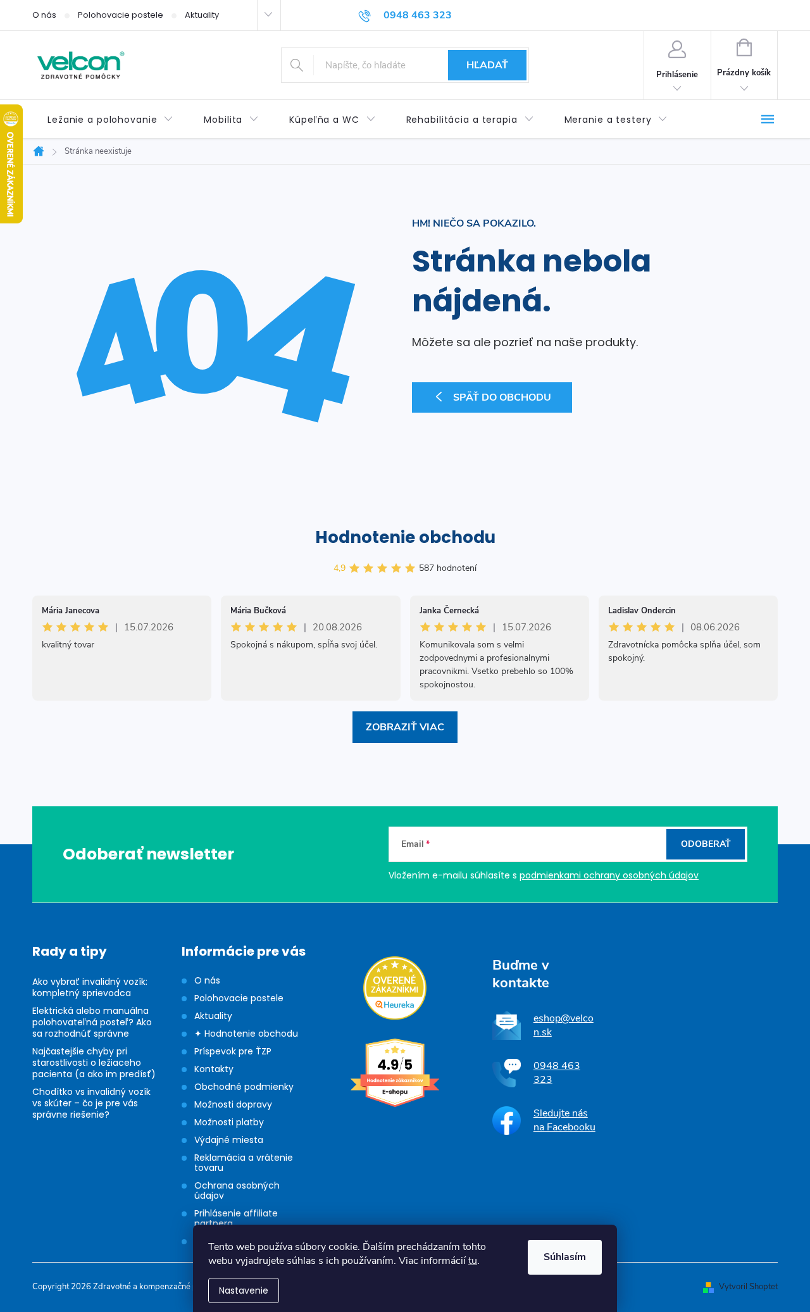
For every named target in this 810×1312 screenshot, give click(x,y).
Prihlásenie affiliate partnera (236, 1218)
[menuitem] (110, 120)
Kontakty (214, 1069)
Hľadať (487, 65)
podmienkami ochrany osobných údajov (609, 875)
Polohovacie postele (120, 15)
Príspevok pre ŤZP (232, 1051)
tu (472, 1261)
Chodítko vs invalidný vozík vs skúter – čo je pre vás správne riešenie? (91, 1103)
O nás (44, 15)
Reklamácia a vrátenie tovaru (243, 1162)
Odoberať (706, 844)
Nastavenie (243, 1290)
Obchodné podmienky (244, 1086)
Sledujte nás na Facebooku (564, 1120)
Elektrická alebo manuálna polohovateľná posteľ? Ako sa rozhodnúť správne (92, 1022)
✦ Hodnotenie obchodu (246, 1033)
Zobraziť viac (405, 727)
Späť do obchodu (502, 397)
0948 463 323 (556, 1073)
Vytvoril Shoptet (748, 1286)
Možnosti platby (229, 1122)
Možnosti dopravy (233, 1104)
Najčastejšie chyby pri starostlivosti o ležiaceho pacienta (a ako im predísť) (94, 1062)
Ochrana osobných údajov (237, 1190)
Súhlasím (565, 1257)
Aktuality (202, 15)
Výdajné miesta (228, 1140)
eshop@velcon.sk (563, 1025)
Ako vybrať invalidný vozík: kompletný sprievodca (89, 987)
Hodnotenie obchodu (405, 537)
